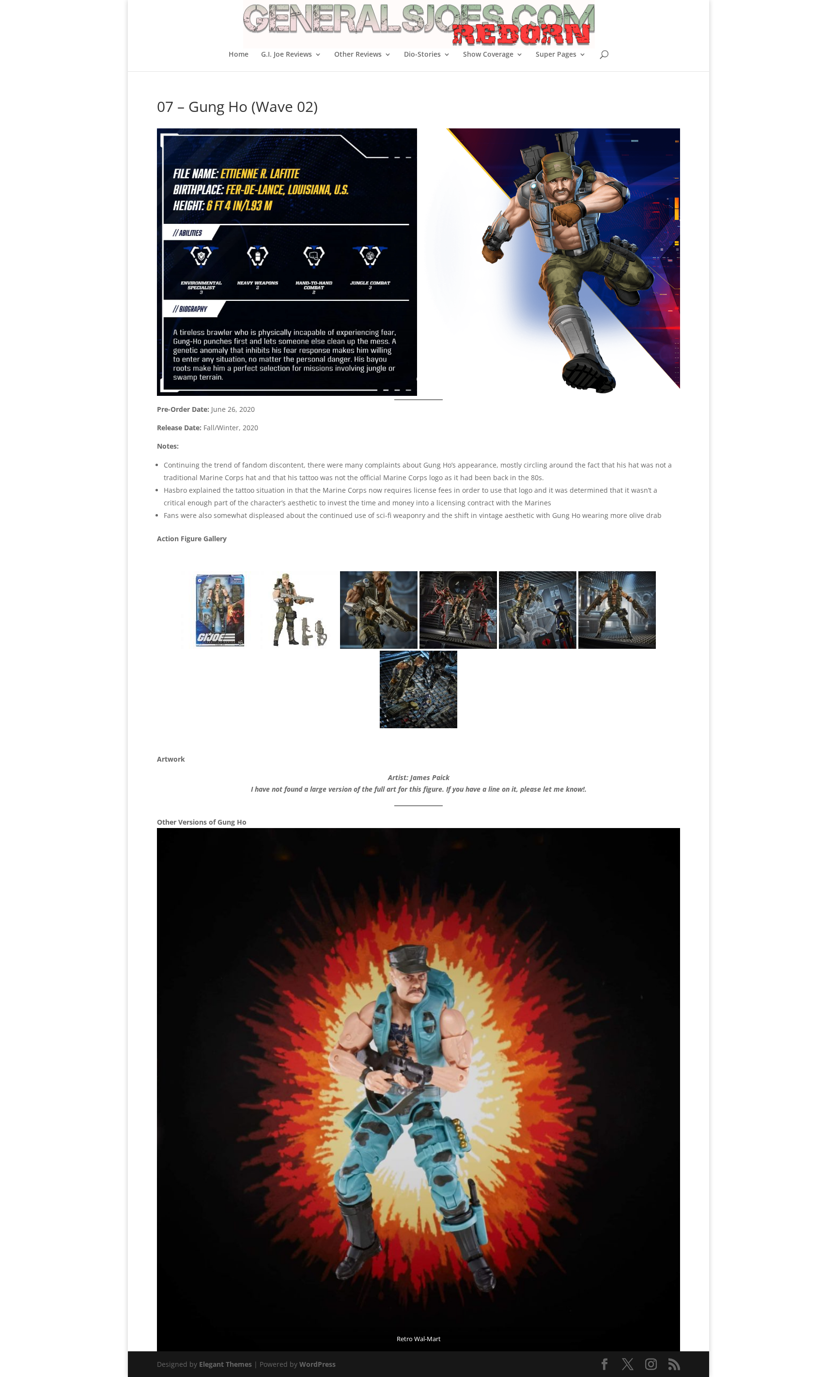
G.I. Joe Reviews (286, 55)
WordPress (317, 1364)
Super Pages (556, 55)
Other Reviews (358, 55)
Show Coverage (488, 55)
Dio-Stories (422, 55)
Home (238, 55)
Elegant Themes (225, 1364)
